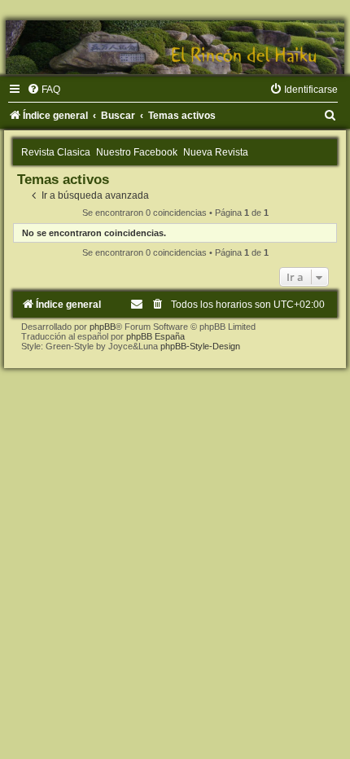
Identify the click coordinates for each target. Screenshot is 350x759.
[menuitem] (43, 89)
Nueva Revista (215, 152)
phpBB (103, 326)
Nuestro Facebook (136, 152)
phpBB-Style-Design (200, 346)
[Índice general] (175, 47)
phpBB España (155, 336)
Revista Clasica (55, 152)
